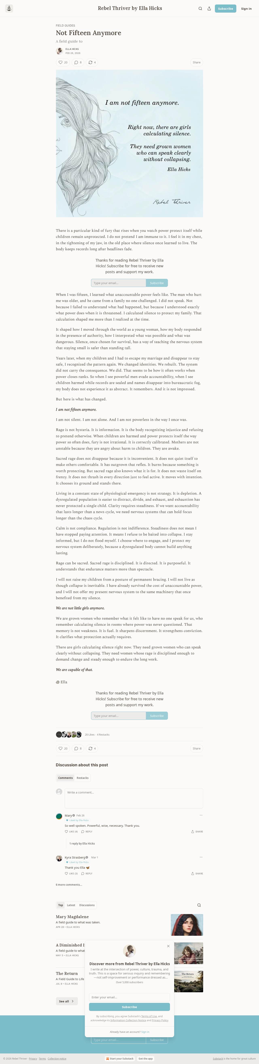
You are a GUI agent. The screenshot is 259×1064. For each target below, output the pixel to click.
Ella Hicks (72, 49)
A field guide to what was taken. (78, 922)
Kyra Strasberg (75, 857)
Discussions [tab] (86, 905)
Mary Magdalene (72, 916)
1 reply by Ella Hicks (82, 843)
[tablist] (73, 778)
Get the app (146, 1058)
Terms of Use (149, 1016)
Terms (42, 1058)
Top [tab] (60, 905)
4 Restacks (103, 734)
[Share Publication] (209, 8)
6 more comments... (69, 884)
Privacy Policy (160, 1020)
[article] (129, 924)
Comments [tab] (65, 778)
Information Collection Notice (128, 1020)
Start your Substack (121, 1058)
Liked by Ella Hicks (79, 820)
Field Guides (65, 25)
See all (64, 1001)
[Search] (200, 8)
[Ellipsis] (201, 815)
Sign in (246, 8)
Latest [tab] (71, 905)
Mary (68, 815)
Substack (218, 1058)
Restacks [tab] (82, 778)
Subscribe (225, 8)
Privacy (33, 1058)
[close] (168, 946)
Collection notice (57, 1058)
